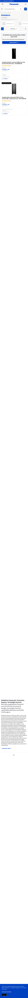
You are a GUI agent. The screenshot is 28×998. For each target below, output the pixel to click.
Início (2, 12)
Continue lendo (6, 748)
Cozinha (5, 12)
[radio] (25, 28)
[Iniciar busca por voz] (2, 9)
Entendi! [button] (4, 994)
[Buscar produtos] (21, 9)
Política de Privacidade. (6, 991)
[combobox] (13, 9)
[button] (13, 9)
